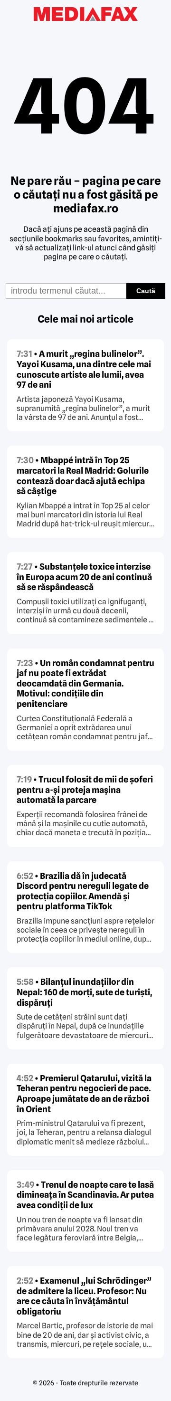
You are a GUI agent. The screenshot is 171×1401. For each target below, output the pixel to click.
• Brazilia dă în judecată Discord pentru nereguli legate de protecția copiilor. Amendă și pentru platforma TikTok (83, 891)
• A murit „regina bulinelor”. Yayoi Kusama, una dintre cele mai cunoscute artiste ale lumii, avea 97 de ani (84, 369)
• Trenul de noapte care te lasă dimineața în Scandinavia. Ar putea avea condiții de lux (85, 1195)
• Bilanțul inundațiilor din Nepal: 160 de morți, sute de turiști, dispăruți (84, 992)
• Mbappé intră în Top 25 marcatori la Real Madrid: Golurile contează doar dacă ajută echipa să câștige (83, 475)
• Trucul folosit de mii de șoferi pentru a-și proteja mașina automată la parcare (85, 789)
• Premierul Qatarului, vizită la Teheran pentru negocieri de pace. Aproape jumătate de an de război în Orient (84, 1093)
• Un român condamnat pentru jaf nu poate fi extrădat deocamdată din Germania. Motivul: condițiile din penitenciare (85, 683)
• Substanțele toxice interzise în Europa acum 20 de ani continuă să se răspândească (84, 577)
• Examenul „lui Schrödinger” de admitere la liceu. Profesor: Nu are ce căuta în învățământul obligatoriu (84, 1296)
